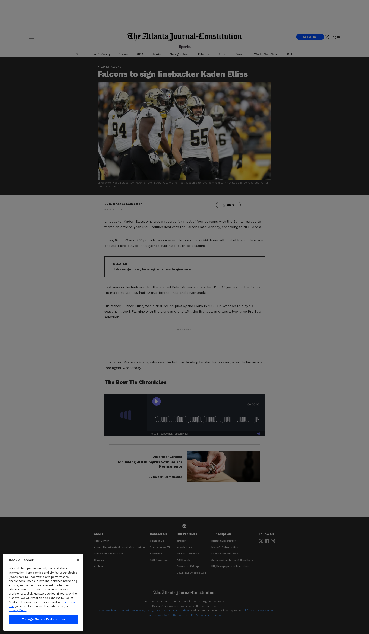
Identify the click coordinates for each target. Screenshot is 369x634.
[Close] (78, 560)
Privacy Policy (18, 610)
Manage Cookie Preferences (43, 619)
